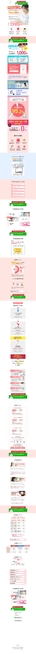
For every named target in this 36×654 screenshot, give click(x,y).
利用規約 (16, 613)
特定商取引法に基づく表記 (18, 612)
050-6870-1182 (18, 620)
